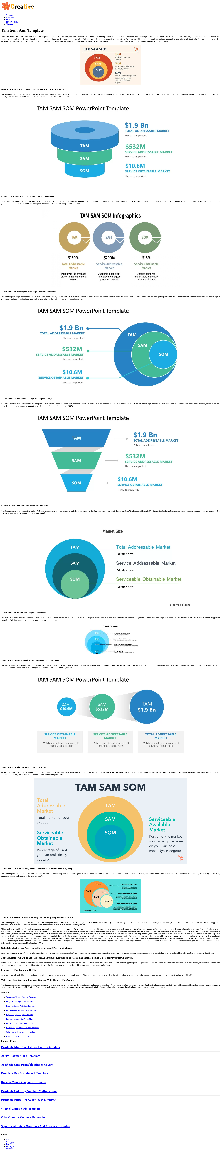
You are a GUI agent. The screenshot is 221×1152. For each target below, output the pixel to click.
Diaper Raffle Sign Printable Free (19, 1001)
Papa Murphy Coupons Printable (19, 1014)
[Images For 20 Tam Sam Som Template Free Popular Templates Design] (110, 348)
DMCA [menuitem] (9, 19)
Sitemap (9, 1149)
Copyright (10, 1142)
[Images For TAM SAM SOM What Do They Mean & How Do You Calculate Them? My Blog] (110, 821)
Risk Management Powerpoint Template (22, 1028)
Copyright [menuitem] (10, 17)
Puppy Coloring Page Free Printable (20, 1006)
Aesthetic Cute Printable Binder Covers (27, 1064)
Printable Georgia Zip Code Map (19, 1019)
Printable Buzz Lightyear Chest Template (28, 1099)
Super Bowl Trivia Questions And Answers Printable (35, 1126)
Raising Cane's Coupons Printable (23, 1082)
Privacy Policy (12, 1146)
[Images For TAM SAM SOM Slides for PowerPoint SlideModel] (110, 717)
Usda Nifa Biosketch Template (18, 1036)
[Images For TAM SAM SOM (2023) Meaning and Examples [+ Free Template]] (110, 639)
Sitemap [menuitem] (9, 24)
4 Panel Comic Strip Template (21, 1108)
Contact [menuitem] (9, 15)
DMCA (9, 1144)
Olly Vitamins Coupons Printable (23, 1117)
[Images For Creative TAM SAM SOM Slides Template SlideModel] (110, 455)
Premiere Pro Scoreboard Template (24, 1073)
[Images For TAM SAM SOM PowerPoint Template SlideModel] (110, 562)
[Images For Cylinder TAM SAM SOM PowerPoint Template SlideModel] (110, 146)
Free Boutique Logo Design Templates (21, 1010)
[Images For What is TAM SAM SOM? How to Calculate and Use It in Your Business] (110, 65)
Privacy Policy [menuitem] (12, 22)
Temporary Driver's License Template (21, 997)
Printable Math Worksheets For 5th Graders (30, 1047)
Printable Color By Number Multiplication (29, 1091)
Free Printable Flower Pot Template (20, 1023)
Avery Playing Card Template (20, 1055)
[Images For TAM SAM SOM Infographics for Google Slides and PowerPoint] (110, 247)
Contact (9, 1139)
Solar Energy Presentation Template (20, 1032)
